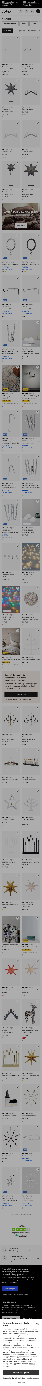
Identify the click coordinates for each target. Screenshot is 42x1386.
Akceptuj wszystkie (21, 1372)
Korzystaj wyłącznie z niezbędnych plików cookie (21, 1378)
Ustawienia (21, 1382)
